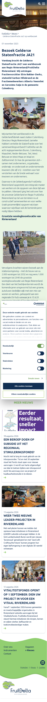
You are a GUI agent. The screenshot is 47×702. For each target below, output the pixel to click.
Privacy (33, 667)
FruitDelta (6, 33)
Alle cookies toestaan (23, 386)
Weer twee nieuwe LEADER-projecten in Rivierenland (19, 520)
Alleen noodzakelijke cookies (23, 394)
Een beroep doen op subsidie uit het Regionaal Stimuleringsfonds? (19, 446)
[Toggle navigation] (39, 3)
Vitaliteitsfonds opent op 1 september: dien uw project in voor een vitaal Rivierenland (22, 597)
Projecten (24, 667)
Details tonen (33, 378)
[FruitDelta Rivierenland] (14, 6)
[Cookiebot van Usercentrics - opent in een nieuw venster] (33, 304)
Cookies (42, 667)
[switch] (40, 353)
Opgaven (29, 647)
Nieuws (14, 33)
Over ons (8, 647)
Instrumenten (10, 650)
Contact (7, 653)
